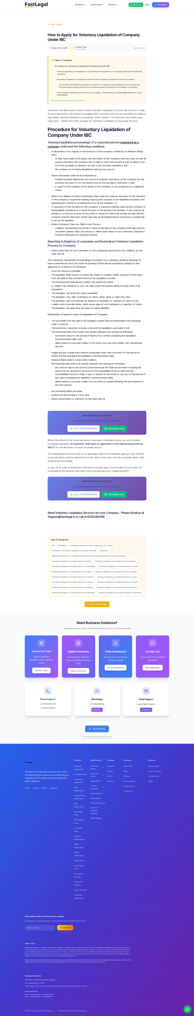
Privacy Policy (153, 766)
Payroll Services (80, 890)
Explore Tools (41, 670)
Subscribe (66, 928)
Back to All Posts (99, 604)
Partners (110, 781)
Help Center (128, 766)
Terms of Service (154, 771)
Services (127, 776)
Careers (110, 771)
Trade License (79, 861)
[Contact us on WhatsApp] (187, 1009)
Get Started (162, 5)
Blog (125, 771)
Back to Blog (56, 24)
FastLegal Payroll (94, 775)
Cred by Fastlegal (94, 787)
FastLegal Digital (94, 767)
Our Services (80, 5)
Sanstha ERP (95, 793)
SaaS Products (96, 5)
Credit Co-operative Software (95, 810)
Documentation (129, 781)
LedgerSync (95, 781)
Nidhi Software (96, 818)
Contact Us (128, 791)
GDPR (150, 781)
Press (109, 776)
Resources (112, 5)
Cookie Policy (153, 776)
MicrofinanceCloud (97, 803)
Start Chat (97, 710)
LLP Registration (80, 774)
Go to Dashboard (115, 667)
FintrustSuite (95, 798)
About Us (110, 766)
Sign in (147, 5)
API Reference (129, 786)
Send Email (146, 710)
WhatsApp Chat (116, 428)
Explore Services (78, 671)
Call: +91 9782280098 (85, 428)
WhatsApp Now (152, 667)
